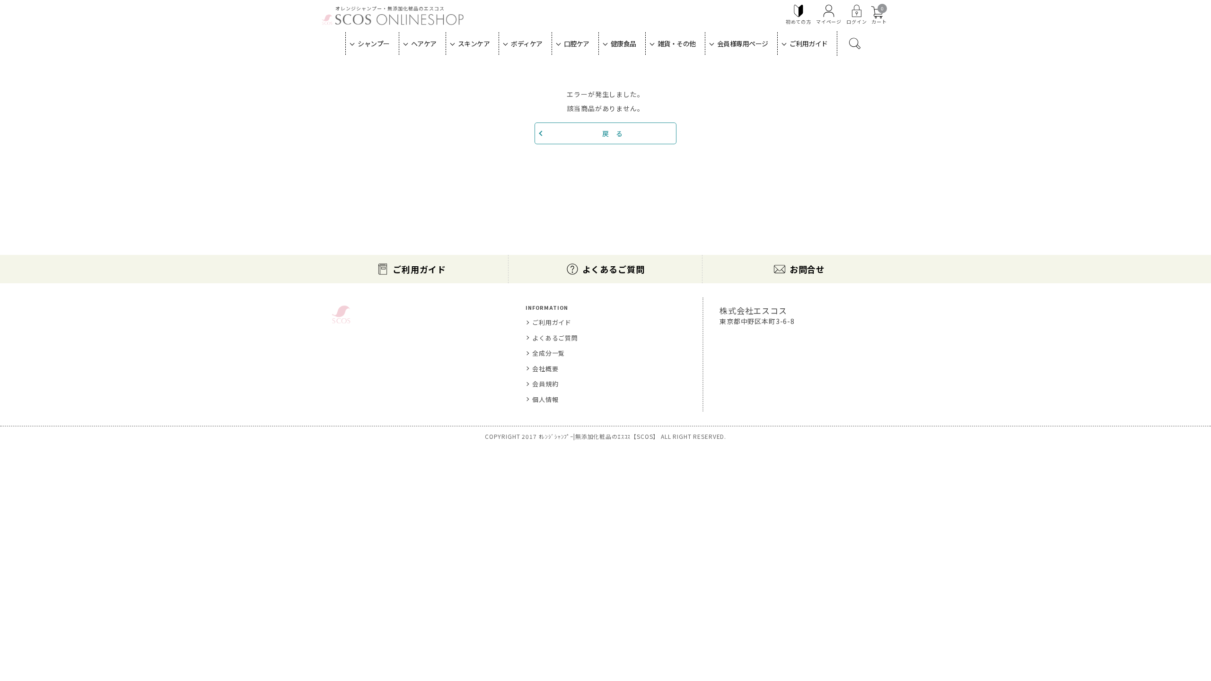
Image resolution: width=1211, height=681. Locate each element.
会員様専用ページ (742, 43)
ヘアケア (424, 43)
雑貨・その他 (677, 43)
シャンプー (374, 43)
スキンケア (474, 43)
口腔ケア (576, 43)
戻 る (612, 133)
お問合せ (807, 269)
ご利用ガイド (809, 43)
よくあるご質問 (613, 269)
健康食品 (623, 43)
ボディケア (527, 43)
